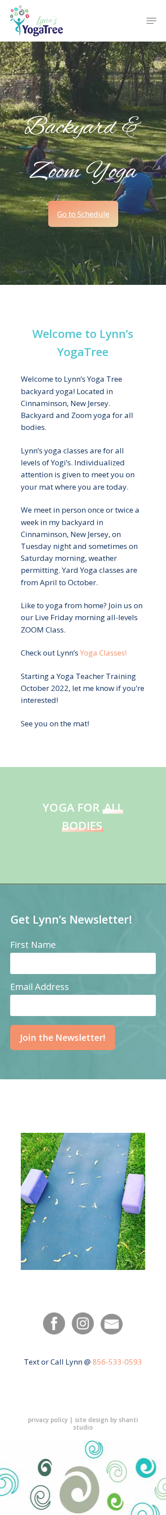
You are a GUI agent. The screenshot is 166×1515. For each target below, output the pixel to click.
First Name (33, 945)
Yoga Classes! (103, 653)
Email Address (39, 987)
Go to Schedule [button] (83, 214)
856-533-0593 (117, 1362)
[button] (151, 20)
